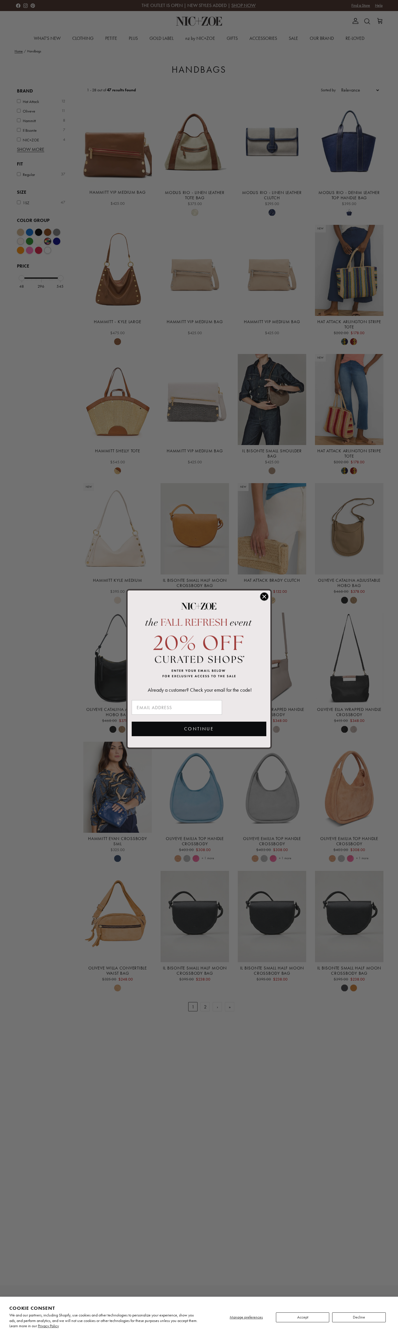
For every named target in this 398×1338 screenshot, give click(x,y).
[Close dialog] (264, 597)
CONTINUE (199, 729)
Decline (359, 1317)
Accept (302, 1317)
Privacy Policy (48, 1325)
